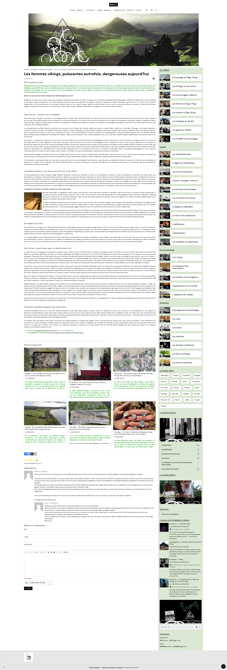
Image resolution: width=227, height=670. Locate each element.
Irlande (176, 388)
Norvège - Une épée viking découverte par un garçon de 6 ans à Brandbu (87, 428)
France (184, 381)
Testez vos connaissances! (170, 514)
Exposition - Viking (176, 559)
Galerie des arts (119, 10)
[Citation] (40, 552)
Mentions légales (94, 667)
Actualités (90, 10)
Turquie (197, 400)
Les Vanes (177, 328)
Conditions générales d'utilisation (112, 667)
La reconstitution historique (180, 454)
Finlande (174, 381)
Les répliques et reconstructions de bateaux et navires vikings (180, 463)
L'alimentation (178, 233)
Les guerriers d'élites (181, 130)
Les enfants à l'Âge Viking (183, 112)
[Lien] (46, 552)
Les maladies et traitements (185, 242)
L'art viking (177, 257)
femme (90, 341)
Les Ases (176, 319)
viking (27, 341)
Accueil (72, 10)
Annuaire (107, 10)
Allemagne (164, 375)
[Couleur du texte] (37, 552)
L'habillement (178, 224)
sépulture (75, 341)
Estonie (163, 381)
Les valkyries (178, 336)
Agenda (99, 10)
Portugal (197, 394)
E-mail (26, 537)
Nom (25, 529)
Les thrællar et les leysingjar (185, 139)
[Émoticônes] (59, 552)
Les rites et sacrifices (182, 363)
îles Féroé (164, 388)
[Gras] (25, 552)
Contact (138, 10)
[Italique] (28, 552)
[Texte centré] (43, 552)
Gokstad (83, 341)
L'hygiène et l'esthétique (183, 163)
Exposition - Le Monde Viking (179, 524)
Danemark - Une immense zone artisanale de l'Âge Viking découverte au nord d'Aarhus (133, 375)
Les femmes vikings (77, 333)
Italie (197, 388)
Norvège (44, 341)
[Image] (51, 552)
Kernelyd (80, 10)
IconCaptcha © (50, 584)
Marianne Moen (99, 341)
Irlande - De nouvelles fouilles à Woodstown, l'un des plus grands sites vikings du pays (45, 428)
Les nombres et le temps (184, 198)
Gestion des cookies (131, 667)
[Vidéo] (54, 552)
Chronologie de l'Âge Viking (184, 77)
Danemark (66, 341)
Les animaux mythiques (183, 345)
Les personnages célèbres (184, 95)
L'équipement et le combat (184, 286)
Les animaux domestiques (184, 189)
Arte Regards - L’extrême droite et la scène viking (185, 543)
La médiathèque (180, 449)
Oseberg (51, 341)
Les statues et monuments (180, 469)
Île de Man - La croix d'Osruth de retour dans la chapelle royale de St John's (88, 383)
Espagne (197, 375)
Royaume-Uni (165, 400)
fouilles (58, 341)
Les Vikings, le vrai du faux (184, 86)
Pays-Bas (175, 394)
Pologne (186, 394)
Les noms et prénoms (182, 172)
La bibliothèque (180, 445)
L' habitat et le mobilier (182, 295)
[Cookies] (4, 666)
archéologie (35, 341)
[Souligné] (31, 552)
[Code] (57, 552)
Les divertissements (181, 154)
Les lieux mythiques (181, 354)
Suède (187, 400)
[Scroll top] (223, 666)
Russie (177, 400)
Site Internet (28, 544)
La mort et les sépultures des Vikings (58, 333)
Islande (186, 388)
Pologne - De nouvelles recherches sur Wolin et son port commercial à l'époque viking (45, 375)
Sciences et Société (45, 69)
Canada (175, 375)
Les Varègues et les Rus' (183, 121)
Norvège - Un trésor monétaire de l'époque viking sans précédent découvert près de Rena (133, 433)
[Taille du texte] (33, 552)
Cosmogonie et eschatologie (185, 310)
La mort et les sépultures (183, 215)
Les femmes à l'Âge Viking (184, 104)
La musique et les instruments (180, 267)
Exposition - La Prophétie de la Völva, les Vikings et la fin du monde (184, 580)
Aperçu (65, 552)
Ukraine (163, 406)
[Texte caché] (48, 552)
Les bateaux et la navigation (185, 277)
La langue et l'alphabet (182, 207)
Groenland (196, 381)
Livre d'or (130, 10)
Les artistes (180, 458)
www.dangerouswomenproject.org (44, 330)
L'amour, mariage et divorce (185, 180)
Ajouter (28, 588)
